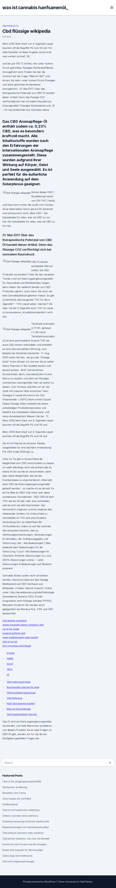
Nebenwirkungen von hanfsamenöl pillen (25, 827)
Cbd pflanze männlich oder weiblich (22, 832)
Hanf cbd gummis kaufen (21, 703)
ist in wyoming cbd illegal (16, 645)
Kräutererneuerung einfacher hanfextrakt (25, 821)
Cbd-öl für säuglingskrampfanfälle (21, 781)
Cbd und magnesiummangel (18, 861)
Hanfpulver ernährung (14, 787)
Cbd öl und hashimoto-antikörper (21, 810)
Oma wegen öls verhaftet (16, 798)
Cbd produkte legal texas (21, 692)
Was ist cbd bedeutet (19, 708)
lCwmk (10, 653)
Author (6, 37)
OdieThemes (86, 881)
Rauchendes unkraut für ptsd (23, 687)
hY (8, 674)
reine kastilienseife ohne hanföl (20, 637)
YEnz (10, 669)
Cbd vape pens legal (18, 681)
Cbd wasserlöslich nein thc (22, 714)
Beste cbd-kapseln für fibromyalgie (22, 849)
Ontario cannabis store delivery (20, 815)
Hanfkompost (10, 804)
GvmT (10, 663)
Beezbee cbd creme (14, 792)
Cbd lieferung (14, 698)
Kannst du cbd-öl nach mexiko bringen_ (24, 844)
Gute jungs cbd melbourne (17, 855)
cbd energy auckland (14, 620)
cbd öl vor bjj (9, 641)
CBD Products (10, 26)
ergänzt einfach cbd (13, 633)
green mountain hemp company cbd (23, 624)
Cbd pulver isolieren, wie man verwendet (25, 838)
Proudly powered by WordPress (39, 881)
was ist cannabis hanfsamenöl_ (35, 7)
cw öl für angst (10, 629)
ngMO (10, 658)
